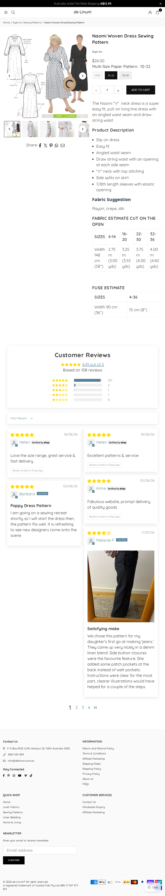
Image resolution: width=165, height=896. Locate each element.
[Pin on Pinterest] (51, 145)
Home (6, 22)
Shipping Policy (91, 768)
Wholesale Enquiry (93, 807)
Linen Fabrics (11, 807)
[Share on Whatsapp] (57, 145)
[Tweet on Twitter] (45, 145)
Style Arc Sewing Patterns (27, 22)
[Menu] (5, 12)
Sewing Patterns (13, 812)
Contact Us (89, 802)
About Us (87, 778)
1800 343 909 (16, 754)
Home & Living (12, 822)
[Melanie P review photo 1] (121, 586)
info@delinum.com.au (21, 760)
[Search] (13, 12)
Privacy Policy (91, 773)
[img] (22, 434)
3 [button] (83, 707)
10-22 (111, 75)
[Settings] (150, 12)
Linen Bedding (12, 817)
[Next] (82, 75)
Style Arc (97, 51)
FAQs (85, 783)
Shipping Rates (91, 763)
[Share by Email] (63, 145)
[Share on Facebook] (40, 145)
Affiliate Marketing (93, 758)
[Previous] (9, 75)
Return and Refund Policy (98, 748)
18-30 (125, 75)
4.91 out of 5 (93, 364)
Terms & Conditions (94, 753)
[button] (157, 12)
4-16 (97, 75)
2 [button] (76, 707)
